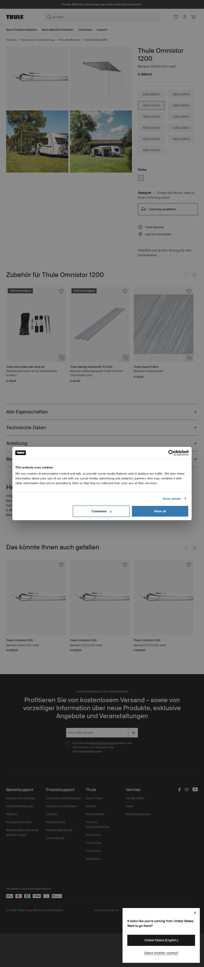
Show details (172, 498)
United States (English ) (161, 940)
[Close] (195, 912)
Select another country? (161, 953)
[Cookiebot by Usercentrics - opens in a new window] (171, 453)
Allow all (160, 511)
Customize (99, 511)
